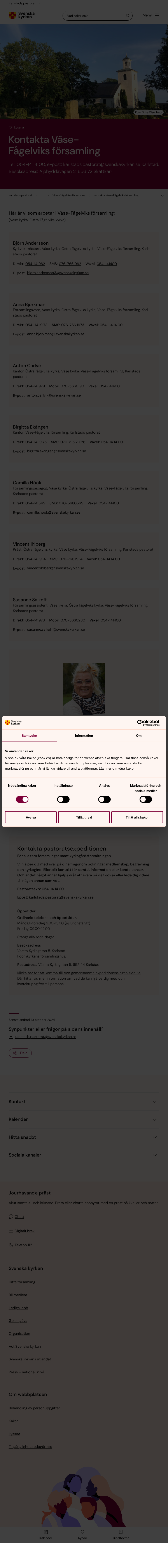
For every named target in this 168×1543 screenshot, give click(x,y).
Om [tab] (139, 735)
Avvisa (31, 817)
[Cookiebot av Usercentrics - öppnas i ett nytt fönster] (144, 722)
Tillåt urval (84, 817)
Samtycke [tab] (29, 735)
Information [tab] (84, 735)
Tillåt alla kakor (137, 817)
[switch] (63, 799)
